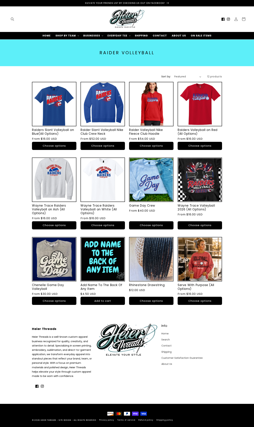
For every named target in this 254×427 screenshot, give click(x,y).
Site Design (65, 420)
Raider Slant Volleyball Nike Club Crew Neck (102, 132)
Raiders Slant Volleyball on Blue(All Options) (53, 132)
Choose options (54, 146)
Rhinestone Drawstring (147, 285)
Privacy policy (106, 420)
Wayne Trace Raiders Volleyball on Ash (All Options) (49, 209)
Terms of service (126, 420)
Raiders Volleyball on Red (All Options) (198, 132)
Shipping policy (164, 420)
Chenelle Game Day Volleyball (48, 287)
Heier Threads (48, 420)
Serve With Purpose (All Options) (196, 287)
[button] (12, 19)
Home (165, 333)
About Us (166, 364)
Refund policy (145, 420)
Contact (166, 345)
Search (165, 339)
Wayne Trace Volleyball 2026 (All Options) (196, 207)
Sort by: (166, 76)
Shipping (166, 352)
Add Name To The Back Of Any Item (101, 287)
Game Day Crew (142, 205)
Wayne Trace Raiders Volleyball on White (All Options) (99, 209)
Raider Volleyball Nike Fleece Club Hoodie (146, 132)
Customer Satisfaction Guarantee (182, 358)
